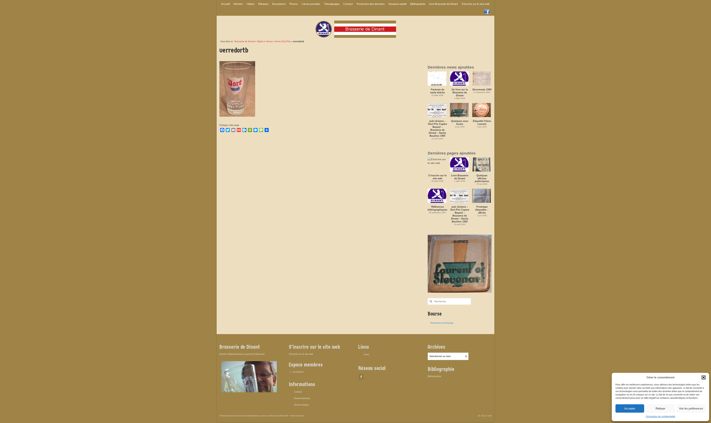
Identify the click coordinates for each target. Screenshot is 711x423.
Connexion (298, 372)
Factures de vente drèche (437, 91)
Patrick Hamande (297, 416)
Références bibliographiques (437, 208)
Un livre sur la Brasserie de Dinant (460, 92)
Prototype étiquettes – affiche (481, 209)
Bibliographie (434, 376)
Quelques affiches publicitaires (482, 178)
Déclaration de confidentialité (660, 416)
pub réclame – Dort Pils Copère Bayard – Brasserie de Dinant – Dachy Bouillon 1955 (437, 128)
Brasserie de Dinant (245, 41)
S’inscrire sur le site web (437, 177)
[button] (703, 377)
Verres (269, 41)
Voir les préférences (691, 408)
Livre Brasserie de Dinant (459, 177)
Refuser (660, 408)
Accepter (629, 408)
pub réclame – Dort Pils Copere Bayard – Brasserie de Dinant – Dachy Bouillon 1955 (459, 214)
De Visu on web (485, 416)
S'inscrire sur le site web (301, 354)
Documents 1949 (482, 89)
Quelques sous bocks (459, 122)
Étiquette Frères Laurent (482, 122)
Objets (260, 41)
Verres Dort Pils (282, 41)
